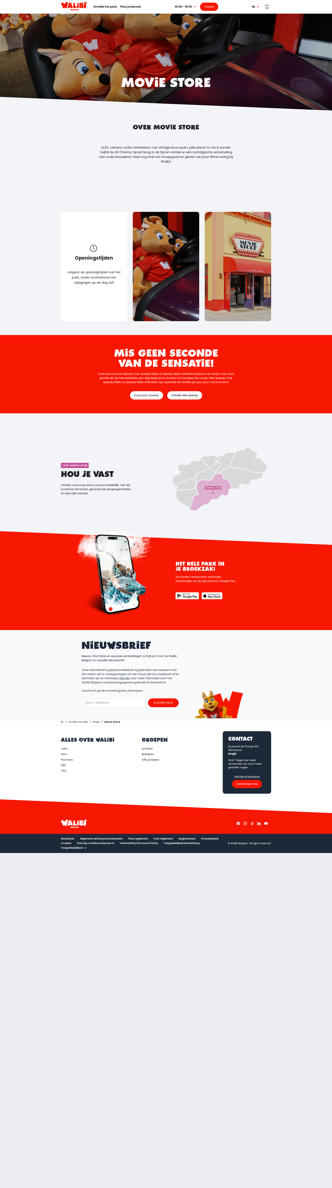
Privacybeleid (209, 838)
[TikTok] (252, 823)
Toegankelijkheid (72, 848)
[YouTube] (266, 823)
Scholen (147, 749)
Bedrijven (148, 754)
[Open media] (166, 266)
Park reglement (163, 838)
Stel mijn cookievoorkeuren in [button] (95, 843)
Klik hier (124, 678)
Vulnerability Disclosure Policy (139, 843)
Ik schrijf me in (163, 703)
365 (63, 765)
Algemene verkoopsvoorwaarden (101, 838)
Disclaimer (68, 838)
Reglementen (187, 838)
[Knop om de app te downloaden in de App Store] (212, 595)
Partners (67, 760)
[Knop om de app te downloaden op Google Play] (187, 595)
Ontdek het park (105, 7)
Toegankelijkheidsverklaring (182, 843)
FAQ (64, 771)
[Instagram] (245, 823)
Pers (64, 754)
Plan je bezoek (130, 7)
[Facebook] (238, 823)
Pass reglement (138, 838)
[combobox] (186, 7)
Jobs (64, 749)
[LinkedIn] (259, 823)
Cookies (66, 843)
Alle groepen (150, 760)
